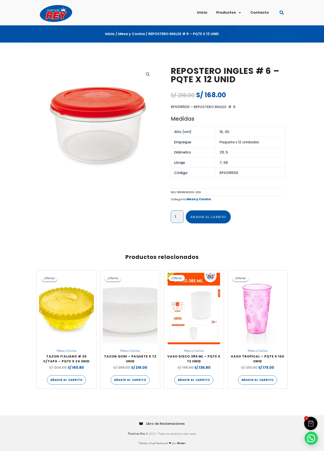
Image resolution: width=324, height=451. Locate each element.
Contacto (259, 12)
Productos (226, 12)
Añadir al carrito (208, 217)
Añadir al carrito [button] (66, 380)
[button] (281, 13)
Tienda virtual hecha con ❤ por (162, 443)
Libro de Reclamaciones (165, 423)
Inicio (202, 12)
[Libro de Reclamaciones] (141, 423)
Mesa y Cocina (131, 33)
